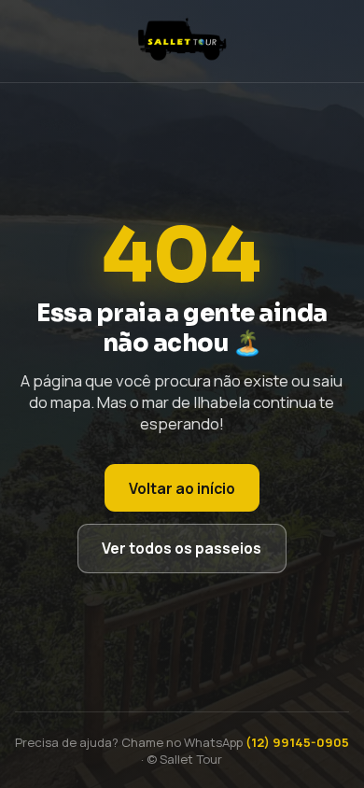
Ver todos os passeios (181, 548)
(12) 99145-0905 (297, 742)
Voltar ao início (182, 488)
